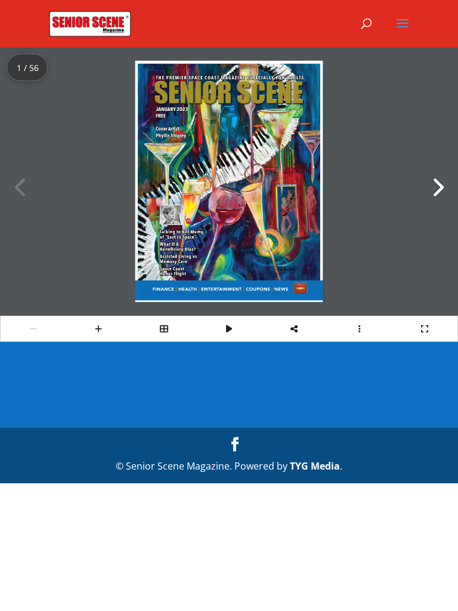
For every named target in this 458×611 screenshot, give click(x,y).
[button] (438, 187)
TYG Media (315, 466)
